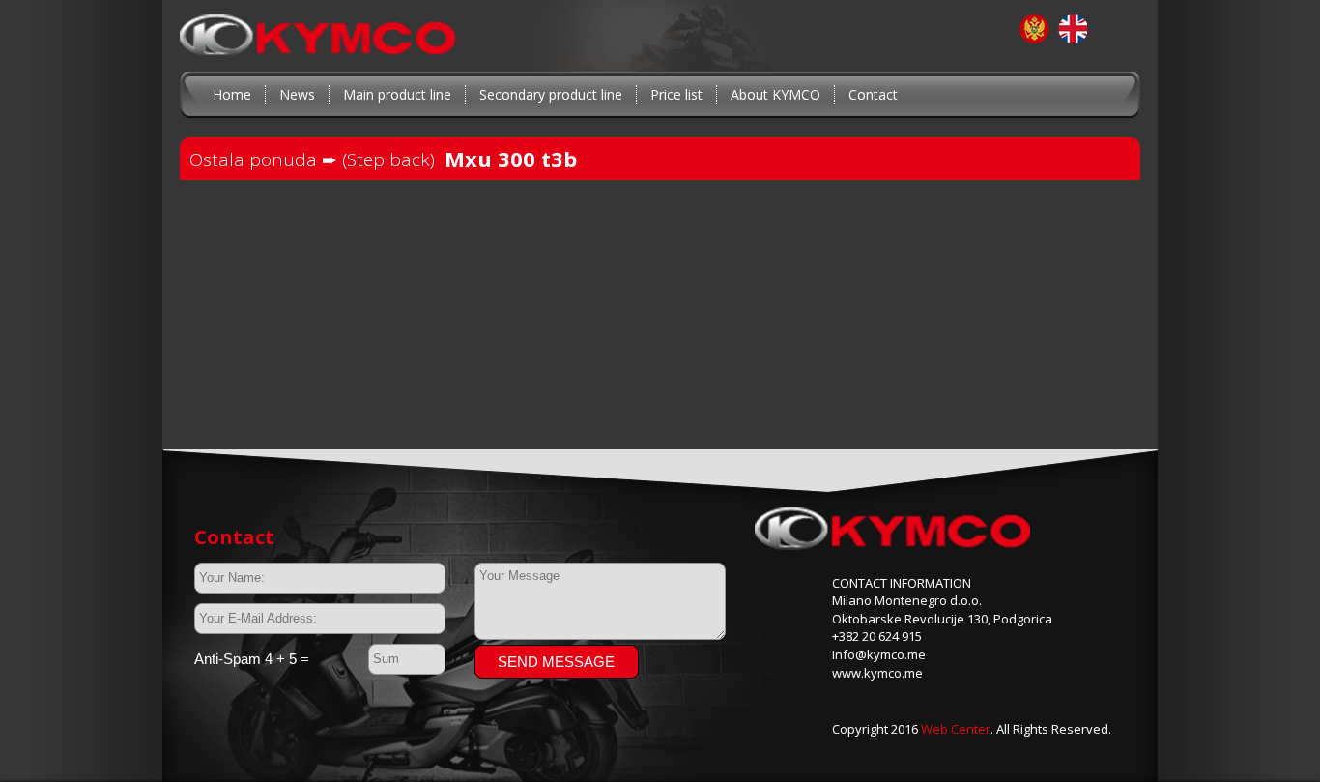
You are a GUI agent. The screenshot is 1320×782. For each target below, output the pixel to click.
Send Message (556, 661)
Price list (676, 94)
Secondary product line (550, 94)
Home (232, 94)
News (297, 94)
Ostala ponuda (255, 159)
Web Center (955, 729)
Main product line (397, 94)
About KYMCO (775, 94)
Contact (873, 94)
